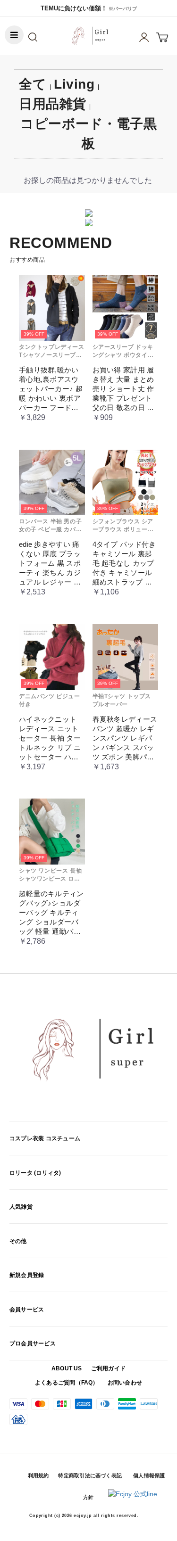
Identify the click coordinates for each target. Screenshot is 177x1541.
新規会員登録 (26, 1275)
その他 (18, 1241)
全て (32, 84)
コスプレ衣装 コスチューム (44, 1138)
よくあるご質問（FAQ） (67, 1382)
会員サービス (26, 1309)
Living (74, 84)
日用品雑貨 (52, 104)
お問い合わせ (125, 1382)
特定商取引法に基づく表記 (90, 1475)
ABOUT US (66, 1368)
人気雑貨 (21, 1206)
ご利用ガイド (108, 1368)
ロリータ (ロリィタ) (35, 1173)
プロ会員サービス (32, 1343)
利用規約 (38, 1475)
